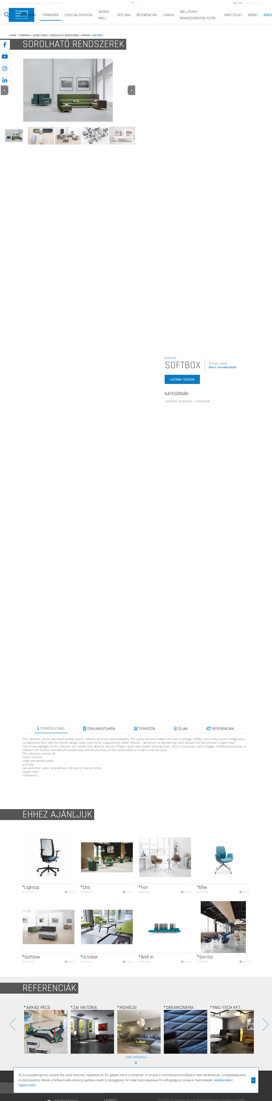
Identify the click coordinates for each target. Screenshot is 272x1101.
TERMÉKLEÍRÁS (52, 728)
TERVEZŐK (146, 728)
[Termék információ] (61, 857)
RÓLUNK (123, 15)
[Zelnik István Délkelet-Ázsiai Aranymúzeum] (232, 1032)
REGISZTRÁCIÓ (253, 3)
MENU (253, 15)
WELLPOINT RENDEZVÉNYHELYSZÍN (197, 15)
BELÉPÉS (238, 3)
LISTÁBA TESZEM (182, 379)
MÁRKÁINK (28, 15)
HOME (13, 35)
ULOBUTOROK (40, 35)
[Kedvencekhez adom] (68, 857)
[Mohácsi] (92, 1032)
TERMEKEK (24, 35)
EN (139, 2)
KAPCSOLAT (233, 15)
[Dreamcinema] (139, 1032)
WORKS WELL (103, 15)
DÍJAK (182, 728)
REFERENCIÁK (146, 15)
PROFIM (86, 35)
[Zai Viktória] (46, 1032)
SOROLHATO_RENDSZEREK (64, 35)
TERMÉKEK (50, 15)
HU (133, 2)
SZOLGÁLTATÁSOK (78, 15)
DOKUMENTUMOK (100, 728)
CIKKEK (168, 15)
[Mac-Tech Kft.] (185, 1032)
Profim (28, 892)
